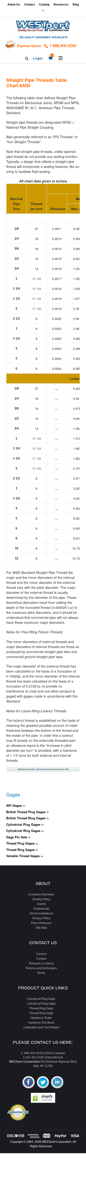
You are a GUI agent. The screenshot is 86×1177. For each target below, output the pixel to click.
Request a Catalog (41, 963)
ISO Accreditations (41, 913)
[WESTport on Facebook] (28, 1082)
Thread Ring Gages (21, 849)
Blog (76, 4)
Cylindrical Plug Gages (23, 824)
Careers (41, 954)
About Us (13, 4)
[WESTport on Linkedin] (57, 1082)
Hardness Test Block (41, 1022)
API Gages (14, 805)
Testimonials (41, 908)
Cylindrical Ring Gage (41, 1003)
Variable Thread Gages (23, 856)
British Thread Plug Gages (26, 812)
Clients (41, 904)
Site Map (41, 927)
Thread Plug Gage (41, 1008)
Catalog (44, 4)
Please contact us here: (43, 1042)
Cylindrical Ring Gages (23, 830)
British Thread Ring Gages (26, 818)
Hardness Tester (41, 1018)
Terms (41, 973)
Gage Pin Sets (17, 837)
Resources (61, 4)
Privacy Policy (41, 918)
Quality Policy (41, 899)
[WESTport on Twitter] (43, 1082)
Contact (29, 4)
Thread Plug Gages (21, 843)
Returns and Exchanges (41, 968)
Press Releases (41, 923)
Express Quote (29, 45)
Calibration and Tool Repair (41, 1027)
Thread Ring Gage (41, 1013)
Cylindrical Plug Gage (41, 999)
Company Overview (41, 894)
